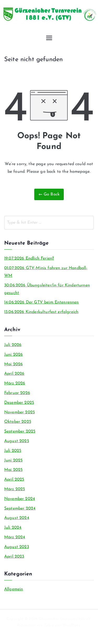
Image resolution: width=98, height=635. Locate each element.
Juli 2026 (12, 345)
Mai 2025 (13, 470)
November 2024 (19, 499)
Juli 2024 (12, 528)
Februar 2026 (17, 393)
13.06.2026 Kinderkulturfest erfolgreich (41, 312)
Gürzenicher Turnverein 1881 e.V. (65, 619)
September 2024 (20, 508)
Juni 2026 (13, 355)
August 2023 (16, 547)
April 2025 (14, 479)
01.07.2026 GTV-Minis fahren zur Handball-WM (46, 272)
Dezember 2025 (19, 403)
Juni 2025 (13, 460)
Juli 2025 (12, 451)
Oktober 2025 (17, 422)
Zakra (49, 625)
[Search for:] (49, 222)
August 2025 (16, 441)
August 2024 (16, 518)
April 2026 (14, 374)
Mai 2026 (13, 364)
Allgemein (13, 589)
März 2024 (14, 537)
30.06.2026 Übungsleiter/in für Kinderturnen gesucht (47, 289)
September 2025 (19, 431)
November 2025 (19, 412)
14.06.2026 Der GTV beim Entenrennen (41, 302)
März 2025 (14, 489)
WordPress (71, 625)
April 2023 (14, 557)
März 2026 (14, 383)
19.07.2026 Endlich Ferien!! (29, 258)
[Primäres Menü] (49, 38)
